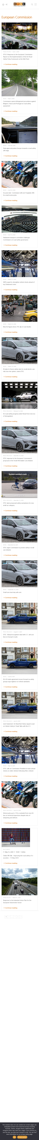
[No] (37, 1131)
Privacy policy (22, 1137)
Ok (14, 1137)
